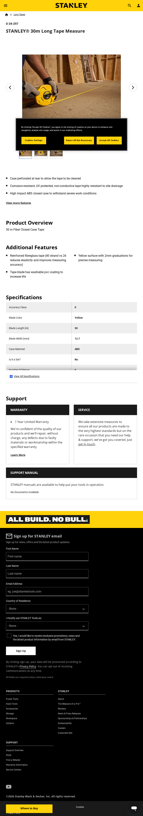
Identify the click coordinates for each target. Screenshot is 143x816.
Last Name (12, 565)
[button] (8, 787)
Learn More (18, 455)
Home (6, 15)
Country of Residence (18, 600)
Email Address (14, 583)
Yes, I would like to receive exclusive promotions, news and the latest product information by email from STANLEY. (46, 637)
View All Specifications (26, 376)
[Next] (133, 87)
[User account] (138, 5)
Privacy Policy (28, 666)
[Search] (129, 5)
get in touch (86, 444)
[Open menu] (5, 5)
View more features (18, 203)
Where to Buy (29, 808)
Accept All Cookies (109, 140)
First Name (12, 548)
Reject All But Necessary (79, 140)
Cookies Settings (33, 140)
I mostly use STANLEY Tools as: (24, 618)
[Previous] (10, 87)
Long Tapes (19, 14)
